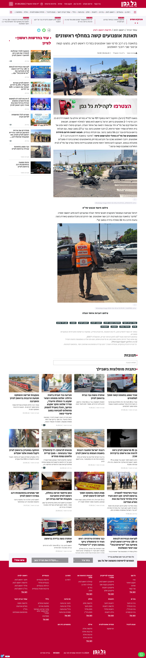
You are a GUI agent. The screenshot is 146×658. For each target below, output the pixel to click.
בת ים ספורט (131, 612)
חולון (88, 12)
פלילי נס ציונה (65, 606)
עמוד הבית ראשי (64, 12)
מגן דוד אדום (62, 323)
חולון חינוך (88, 606)
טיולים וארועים (21, 606)
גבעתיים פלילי (43, 582)
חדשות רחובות (108, 606)
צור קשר (132, 588)
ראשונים (104, 327)
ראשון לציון (83, 323)
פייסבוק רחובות (108, 587)
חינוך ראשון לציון (21, 580)
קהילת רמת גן (87, 584)
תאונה (73, 323)
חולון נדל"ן (88, 612)
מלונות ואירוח (44, 606)
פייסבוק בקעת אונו (107, 584)
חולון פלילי (88, 609)
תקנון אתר (68, 4)
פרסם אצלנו (87, 4)
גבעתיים (120, 12)
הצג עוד (133, 592)
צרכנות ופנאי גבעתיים (40, 588)
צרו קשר (97, 4)
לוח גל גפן (77, 4)
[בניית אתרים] (56, 653)
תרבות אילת (87, 634)
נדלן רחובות (109, 612)
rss (134, 580)
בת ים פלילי (131, 606)
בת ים (101, 12)
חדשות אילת (87, 628)
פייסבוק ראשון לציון (106, 581)
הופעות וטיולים (43, 603)
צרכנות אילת (87, 631)
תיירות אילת (87, 637)
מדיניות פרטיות (50, 4)
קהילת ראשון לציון (85, 581)
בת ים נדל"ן (131, 609)
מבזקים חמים (136, 19)
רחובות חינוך (109, 603)
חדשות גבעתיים (43, 580)
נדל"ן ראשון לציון (21, 588)
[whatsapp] (44, 30)
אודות (60, 4)
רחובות (94, 12)
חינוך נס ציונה (65, 603)
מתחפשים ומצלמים (20, 612)
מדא (134, 327)
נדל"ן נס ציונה (65, 609)
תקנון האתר (131, 582)
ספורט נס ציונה (65, 612)
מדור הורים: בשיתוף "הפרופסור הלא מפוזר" (41, 611)
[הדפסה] (39, 30)
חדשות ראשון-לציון (112, 323)
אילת (26, 12)
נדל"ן (25, 609)
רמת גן (127, 12)
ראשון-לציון (110, 12)
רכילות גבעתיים (43, 585)
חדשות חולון (87, 603)
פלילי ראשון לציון (21, 585)
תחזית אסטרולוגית (37, 12)
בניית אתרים (45, 653)
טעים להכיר (50, 12)
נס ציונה (81, 12)
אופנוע (114, 327)
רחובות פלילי (109, 609)
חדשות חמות (22, 603)
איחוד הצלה (125, 327)
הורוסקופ (110, 628)
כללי (74, 12)
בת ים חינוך (131, 603)
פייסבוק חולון (109, 590)
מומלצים (45, 616)
